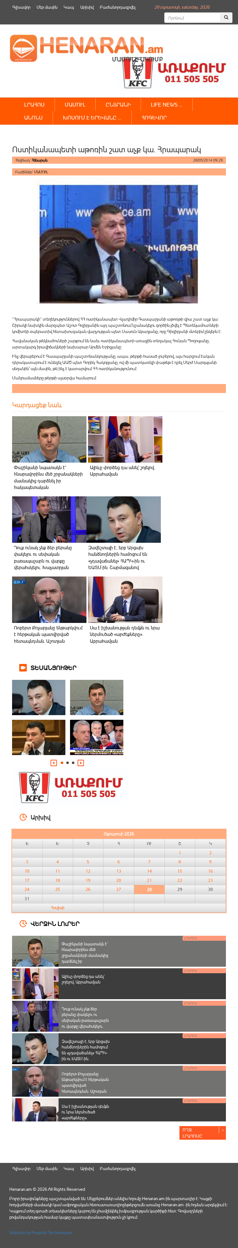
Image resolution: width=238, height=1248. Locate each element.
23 (210, 880)
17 (26, 880)
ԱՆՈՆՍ (33, 117)
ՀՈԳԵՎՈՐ (154, 117)
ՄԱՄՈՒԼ (75, 104)
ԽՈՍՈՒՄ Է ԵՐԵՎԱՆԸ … (92, 117)
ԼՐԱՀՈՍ (34, 104)
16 (210, 871)
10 (26, 871)
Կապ (69, 7)
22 (179, 880)
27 (118, 889)
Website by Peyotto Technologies (41, 1232)
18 (57, 880)
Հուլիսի (57, 907)
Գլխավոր (21, 7)
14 (149, 871)
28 (149, 889)
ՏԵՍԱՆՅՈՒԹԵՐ (54, 667)
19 (88, 880)
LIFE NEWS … (167, 104)
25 (57, 889)
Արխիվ (87, 7)
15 (179, 871)
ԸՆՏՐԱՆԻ (118, 104)
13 (118, 871)
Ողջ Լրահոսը (192, 1132)
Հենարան (39, 160)
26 (88, 889)
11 (57, 871)
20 (118, 880)
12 (88, 871)
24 (26, 889)
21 (149, 880)
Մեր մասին (47, 7)
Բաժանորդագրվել (117, 7)
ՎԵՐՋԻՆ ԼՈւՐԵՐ (55, 923)
